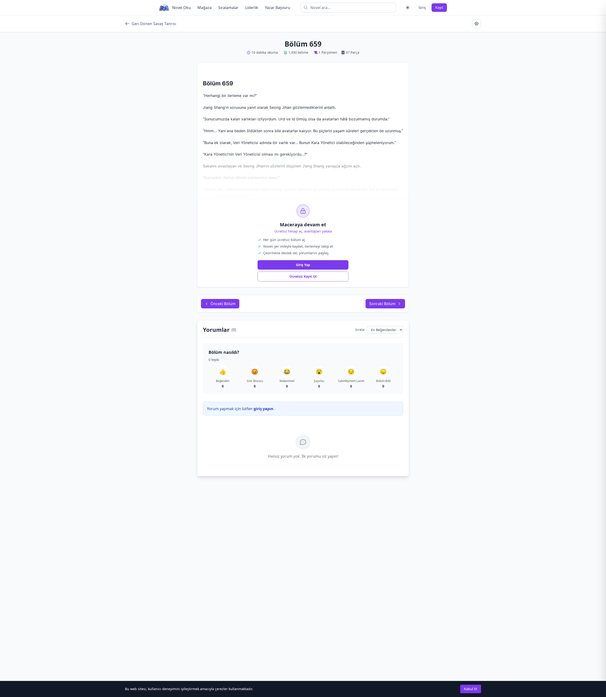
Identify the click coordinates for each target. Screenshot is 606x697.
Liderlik (251, 7)
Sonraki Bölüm (382, 303)
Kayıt (439, 7)
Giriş (422, 7)
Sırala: (360, 329)
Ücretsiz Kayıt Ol (303, 276)
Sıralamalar (228, 7)
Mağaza (204, 7)
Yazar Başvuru (277, 7)
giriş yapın (263, 408)
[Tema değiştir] (407, 7)
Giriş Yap (303, 265)
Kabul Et (470, 689)
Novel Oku (181, 7)
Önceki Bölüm (223, 303)
